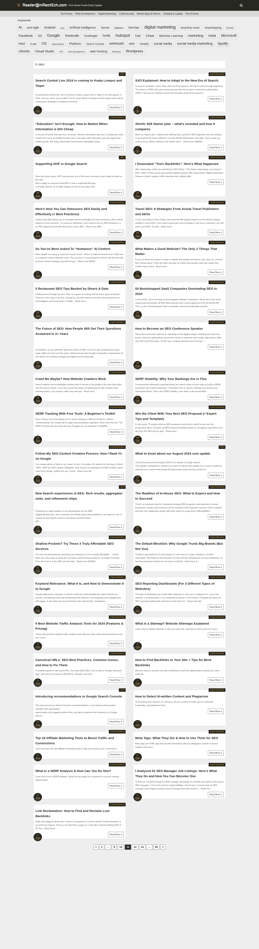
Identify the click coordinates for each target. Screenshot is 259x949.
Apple (62, 28)
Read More (115, 107)
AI (20, 27)
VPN (61, 52)
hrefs (106, 36)
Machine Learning (171, 35)
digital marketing (160, 27)
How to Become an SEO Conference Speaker (169, 328)
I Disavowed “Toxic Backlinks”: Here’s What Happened (176, 163)
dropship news (190, 27)
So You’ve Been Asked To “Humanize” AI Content (72, 248)
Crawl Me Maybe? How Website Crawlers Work (70, 379)
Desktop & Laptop (172, 13)
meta (212, 36)
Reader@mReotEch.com (45, 5)
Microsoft (229, 35)
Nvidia (33, 44)
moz (22, 43)
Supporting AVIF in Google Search (61, 163)
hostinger (91, 35)
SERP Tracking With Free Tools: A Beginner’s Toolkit (75, 413)
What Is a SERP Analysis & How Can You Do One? (73, 771)
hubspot (123, 35)
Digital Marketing (107, 13)
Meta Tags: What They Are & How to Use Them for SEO (176, 738)
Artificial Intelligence (83, 27)
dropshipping (213, 27)
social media (163, 43)
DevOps (133, 27)
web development (76, 51)
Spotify (223, 43)
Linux (150, 36)
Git (40, 35)
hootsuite (72, 36)
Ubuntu (24, 51)
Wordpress (134, 51)
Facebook (26, 36)
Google (53, 35)
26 (156, 846)
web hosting (98, 51)
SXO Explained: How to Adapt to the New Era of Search (176, 80)
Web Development (85, 13)
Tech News (66, 13)
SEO (122, 74)
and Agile (33, 27)
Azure (105, 27)
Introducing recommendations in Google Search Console (78, 696)
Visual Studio (44, 51)
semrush (116, 43)
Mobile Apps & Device (148, 13)
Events (230, 27)
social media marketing (195, 43)
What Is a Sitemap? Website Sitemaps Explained (172, 623)
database (118, 27)
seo (132, 43)
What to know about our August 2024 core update (172, 453)
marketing (195, 36)
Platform (75, 43)
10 (120, 846)
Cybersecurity (126, 13)
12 (135, 846)
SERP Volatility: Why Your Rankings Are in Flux (171, 379)
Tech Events (191, 13)
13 (142, 846)
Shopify (144, 43)
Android (49, 27)
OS (44, 43)
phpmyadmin (58, 44)
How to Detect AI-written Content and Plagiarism (171, 696)
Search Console (95, 43)
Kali (138, 35)
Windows (116, 51)
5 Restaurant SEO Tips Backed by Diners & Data (71, 288)
